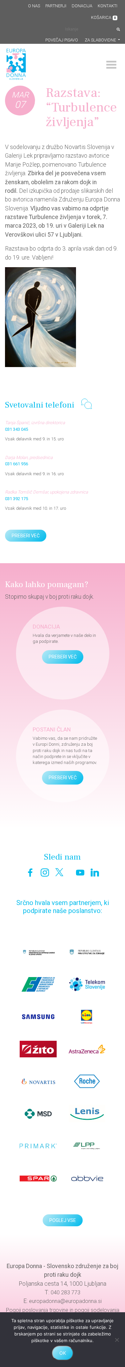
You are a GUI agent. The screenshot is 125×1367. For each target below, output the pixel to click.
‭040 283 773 (65, 1292)
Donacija (82, 5)
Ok (62, 1353)
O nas (34, 5)
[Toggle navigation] (111, 64)
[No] (116, 1339)
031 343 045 (16, 429)
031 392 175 (16, 498)
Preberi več (26, 535)
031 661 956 (16, 463)
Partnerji (55, 5)
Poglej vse (62, 1220)
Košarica (103, 17)
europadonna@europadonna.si (65, 1301)
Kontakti (107, 5)
